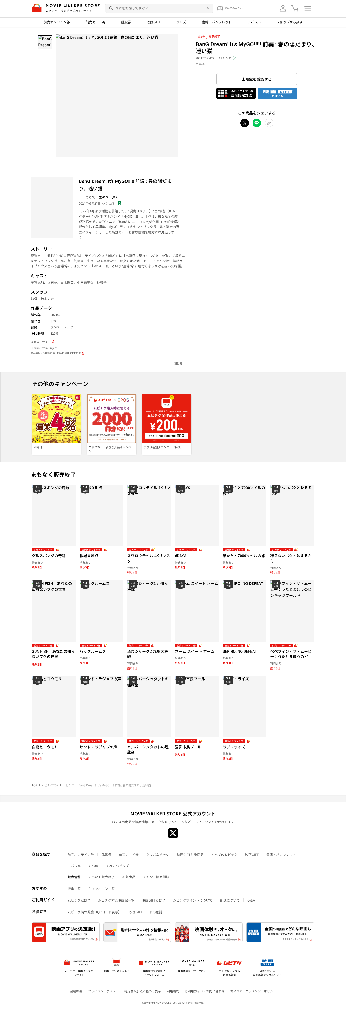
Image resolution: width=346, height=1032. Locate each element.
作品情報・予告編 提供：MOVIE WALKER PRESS (56, 353)
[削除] (207, 8)
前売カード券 (95, 22)
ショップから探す (289, 22)
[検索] (111, 8)
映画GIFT (154, 22)
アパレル (254, 22)
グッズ (181, 22)
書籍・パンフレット (217, 22)
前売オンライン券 (57, 22)
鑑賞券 (126, 22)
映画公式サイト (41, 342)
